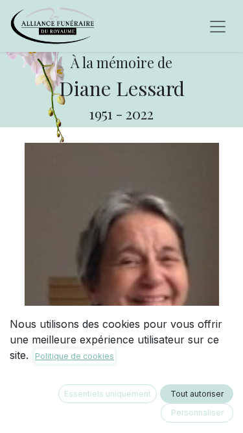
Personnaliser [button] (197, 412)
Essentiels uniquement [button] (107, 394)
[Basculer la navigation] (217, 26)
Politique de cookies (74, 356)
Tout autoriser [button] (197, 394)
